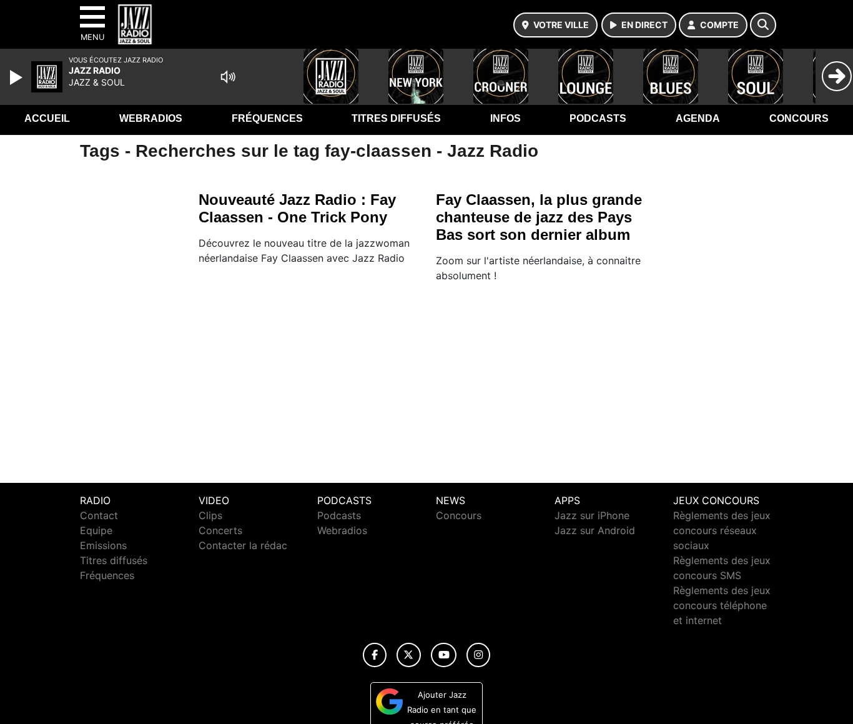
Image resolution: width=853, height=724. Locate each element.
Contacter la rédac (243, 545)
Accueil (47, 118)
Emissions (103, 545)
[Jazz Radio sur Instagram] (478, 655)
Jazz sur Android (595, 530)
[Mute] (228, 76)
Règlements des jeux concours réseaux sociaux (722, 530)
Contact (99, 515)
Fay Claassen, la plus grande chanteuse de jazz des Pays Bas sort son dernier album (539, 217)
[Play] (17, 77)
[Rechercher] (763, 24)
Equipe (96, 530)
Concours (799, 118)
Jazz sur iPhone (592, 515)
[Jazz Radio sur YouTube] (443, 655)
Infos (505, 118)
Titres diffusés (396, 118)
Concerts (220, 530)
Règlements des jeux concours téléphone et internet (722, 605)
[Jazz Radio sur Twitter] (409, 655)
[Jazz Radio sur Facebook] (375, 655)
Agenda (698, 118)
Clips (210, 515)
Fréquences (267, 118)
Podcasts (597, 118)
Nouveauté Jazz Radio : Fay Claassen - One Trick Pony (297, 208)
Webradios (150, 118)
